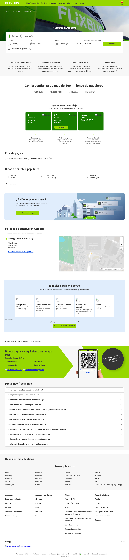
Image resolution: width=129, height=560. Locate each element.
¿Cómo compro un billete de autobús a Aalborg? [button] (25, 390)
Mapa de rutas (10, 503)
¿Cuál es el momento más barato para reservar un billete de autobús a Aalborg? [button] (37, 429)
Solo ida (15, 36)
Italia (37, 507)
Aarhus (67, 473)
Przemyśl (68, 485)
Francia (38, 503)
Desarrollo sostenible (73, 529)
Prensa (67, 507)
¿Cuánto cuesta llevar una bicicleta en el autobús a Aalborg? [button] (29, 434)
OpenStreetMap (115, 269)
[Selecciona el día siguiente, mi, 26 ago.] (80, 44)
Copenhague (9, 485)
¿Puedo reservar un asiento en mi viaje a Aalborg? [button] (26, 419)
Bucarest (38, 476)
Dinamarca (27, 11)
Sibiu (97, 479)
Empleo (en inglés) (72, 503)
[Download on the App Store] (25, 546)
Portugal (38, 512)
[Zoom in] (121, 238)
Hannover (38, 473)
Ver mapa (61, 127)
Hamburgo (8, 476)
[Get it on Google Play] (12, 546)
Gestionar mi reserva (102, 507)
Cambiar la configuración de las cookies (95, 554)
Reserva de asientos (102, 516)
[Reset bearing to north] (121, 244)
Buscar (111, 44)
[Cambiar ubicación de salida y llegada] (31, 43)
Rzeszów (68, 482)
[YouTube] (121, 547)
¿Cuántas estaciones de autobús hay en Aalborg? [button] (25, 400)
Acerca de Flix (70, 499)
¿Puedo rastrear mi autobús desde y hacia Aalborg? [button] (26, 414)
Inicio (7, 11)
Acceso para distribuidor (74, 533)
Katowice (38, 482)
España (8, 507)
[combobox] (21, 44)
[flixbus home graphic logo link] (12, 3)
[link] (64, 206)
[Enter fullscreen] (121, 248)
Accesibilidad (74, 554)
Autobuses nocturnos (13, 512)
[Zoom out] (121, 241)
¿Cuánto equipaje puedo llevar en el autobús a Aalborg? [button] (27, 444)
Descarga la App (11, 516)
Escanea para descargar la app (88, 371)
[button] (30, 238)
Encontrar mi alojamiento (19, 49)
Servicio (98, 503)
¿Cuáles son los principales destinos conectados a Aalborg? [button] (29, 439)
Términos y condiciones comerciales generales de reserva (78, 513)
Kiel (96, 482)
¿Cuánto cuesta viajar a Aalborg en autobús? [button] (24, 405)
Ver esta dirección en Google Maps (20, 252)
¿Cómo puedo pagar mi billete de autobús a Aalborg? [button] (27, 424)
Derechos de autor (72, 525)
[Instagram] (120, 547)
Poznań (38, 485)
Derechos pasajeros (54, 554)
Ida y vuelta (28, 36)
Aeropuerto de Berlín (72, 476)
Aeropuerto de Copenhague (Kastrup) (108, 485)
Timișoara (68, 479)
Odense (98, 476)
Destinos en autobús (13, 499)
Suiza (37, 516)
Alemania (38, 499)
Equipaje (98, 520)
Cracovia (8, 482)
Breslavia (38, 479)
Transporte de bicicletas (104, 512)
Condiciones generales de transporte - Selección (79, 519)
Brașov (97, 473)
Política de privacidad (39, 554)
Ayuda (97, 499)
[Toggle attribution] (121, 269)
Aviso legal (65, 554)
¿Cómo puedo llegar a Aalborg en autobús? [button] (23, 395)
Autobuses (16, 11)
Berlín (7, 473)
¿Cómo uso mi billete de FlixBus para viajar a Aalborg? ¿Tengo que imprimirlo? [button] (36, 410)
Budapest (8, 479)
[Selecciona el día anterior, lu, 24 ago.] (77, 44)
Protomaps (107, 269)
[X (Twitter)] (122, 547)
